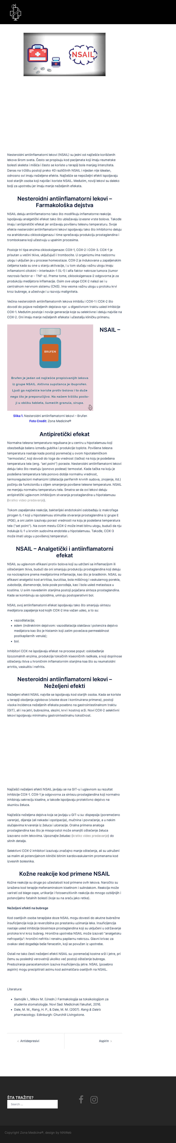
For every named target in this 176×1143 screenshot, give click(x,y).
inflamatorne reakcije (95, 214)
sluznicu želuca (18, 805)
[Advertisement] (64, 117)
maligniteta (69, 291)
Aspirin (104, 1041)
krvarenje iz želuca (38, 825)
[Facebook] (81, 1101)
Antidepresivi (29, 1041)
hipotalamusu (96, 443)
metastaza (103, 585)
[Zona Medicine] (15, 12)
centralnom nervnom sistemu (28, 286)
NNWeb (65, 1132)
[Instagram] (94, 1101)
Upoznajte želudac (57, 836)
